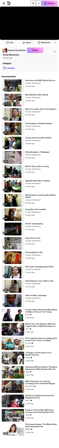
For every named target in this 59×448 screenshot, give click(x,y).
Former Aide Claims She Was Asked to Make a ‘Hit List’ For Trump (41, 311)
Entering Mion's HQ (34, 252)
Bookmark (45, 42)
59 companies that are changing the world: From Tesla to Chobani (41, 339)
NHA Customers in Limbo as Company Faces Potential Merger (40, 382)
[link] (14, 50)
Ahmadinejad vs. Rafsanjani (37, 152)
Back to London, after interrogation (40, 109)
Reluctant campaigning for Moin (39, 267)
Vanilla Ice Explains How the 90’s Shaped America (39, 397)
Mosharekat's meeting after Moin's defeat (40, 196)
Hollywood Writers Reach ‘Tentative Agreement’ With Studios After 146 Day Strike (41, 368)
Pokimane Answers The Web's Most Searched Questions (41, 425)
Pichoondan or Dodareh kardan (38, 123)
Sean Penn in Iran (32, 238)
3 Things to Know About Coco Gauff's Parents (38, 354)
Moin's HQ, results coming (37, 166)
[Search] (33, 3)
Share (28, 42)
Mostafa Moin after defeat (36, 95)
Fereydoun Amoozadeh (35, 209)
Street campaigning (34, 224)
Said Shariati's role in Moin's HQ (39, 281)
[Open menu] (4, 3)
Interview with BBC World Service (40, 80)
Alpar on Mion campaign (36, 295)
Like (11, 42)
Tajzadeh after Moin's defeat (37, 181)
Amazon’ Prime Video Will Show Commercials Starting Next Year (39, 411)
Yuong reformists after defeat (38, 138)
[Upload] (38, 3)
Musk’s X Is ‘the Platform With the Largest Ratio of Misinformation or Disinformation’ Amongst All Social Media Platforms (41, 325)
